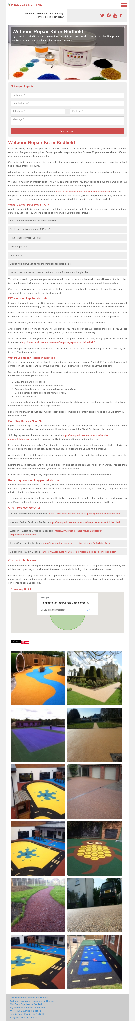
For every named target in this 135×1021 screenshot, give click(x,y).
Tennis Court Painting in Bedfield (27, 1014)
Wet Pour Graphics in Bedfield (25, 1010)
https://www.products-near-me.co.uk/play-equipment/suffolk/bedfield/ (84, 513)
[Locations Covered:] (9, 5)
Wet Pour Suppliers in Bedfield (26, 1004)
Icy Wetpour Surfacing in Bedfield (27, 1007)
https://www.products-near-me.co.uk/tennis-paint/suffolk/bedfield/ (76, 543)
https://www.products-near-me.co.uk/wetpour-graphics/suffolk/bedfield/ (58, 342)
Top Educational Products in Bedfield (29, 997)
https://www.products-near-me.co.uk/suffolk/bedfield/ (83, 191)
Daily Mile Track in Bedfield (24, 1017)
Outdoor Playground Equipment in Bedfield (32, 1001)
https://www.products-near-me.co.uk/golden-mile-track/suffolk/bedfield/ (79, 552)
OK (88, 609)
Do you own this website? (53, 610)
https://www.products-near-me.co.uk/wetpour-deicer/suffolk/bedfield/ (85, 522)
